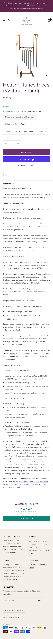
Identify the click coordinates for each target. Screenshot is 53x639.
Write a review (26, 518)
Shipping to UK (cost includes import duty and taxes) (25, 131)
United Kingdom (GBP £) (13, 611)
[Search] (9, 20)
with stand (20, 197)
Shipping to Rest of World (15, 124)
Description (8, 184)
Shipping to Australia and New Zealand (20, 117)
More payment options (26, 165)
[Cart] (49, 20)
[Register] (39, 600)
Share (5, 174)
